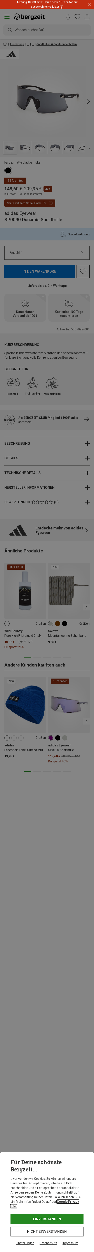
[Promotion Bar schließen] (89, 4)
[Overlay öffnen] (61, 6)
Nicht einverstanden (47, 1231)
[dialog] (47, 1202)
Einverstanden (47, 1219)
